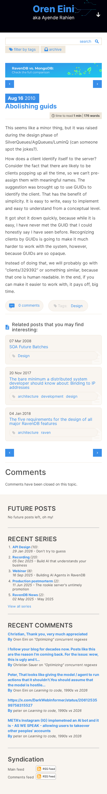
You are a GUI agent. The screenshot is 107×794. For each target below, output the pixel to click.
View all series (19, 606)
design (71, 396)
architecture (28, 396)
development (52, 396)
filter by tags (24, 49)
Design (77, 306)
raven (46, 432)
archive (55, 49)
